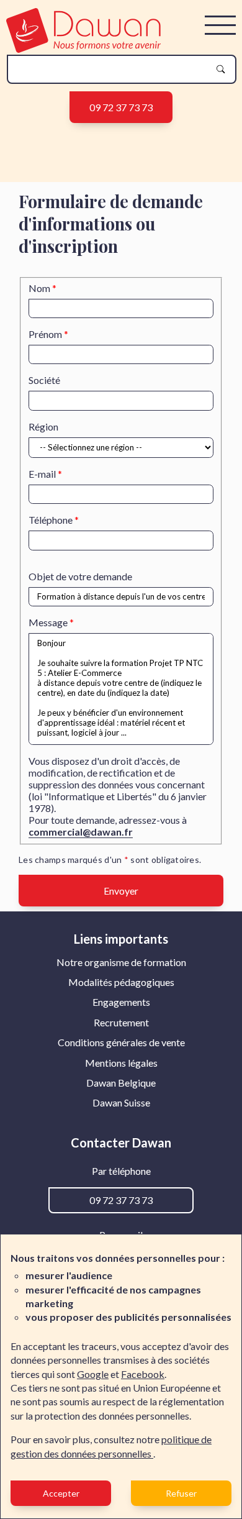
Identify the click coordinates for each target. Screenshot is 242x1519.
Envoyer (121, 890)
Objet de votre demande (80, 576)
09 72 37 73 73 (121, 107)
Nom (39, 288)
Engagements (121, 1002)
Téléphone (51, 520)
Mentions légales (121, 1063)
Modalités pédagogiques (121, 982)
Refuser (181, 1493)
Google (93, 1374)
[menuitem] (121, 962)
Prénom (45, 334)
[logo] (83, 49)
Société (44, 380)
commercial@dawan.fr (81, 831)
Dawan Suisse (121, 1102)
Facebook (142, 1374)
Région (43, 426)
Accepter (61, 1493)
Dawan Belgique (121, 1082)
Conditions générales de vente (121, 1042)
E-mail (42, 474)
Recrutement (121, 1022)
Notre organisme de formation (121, 962)
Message (48, 622)
